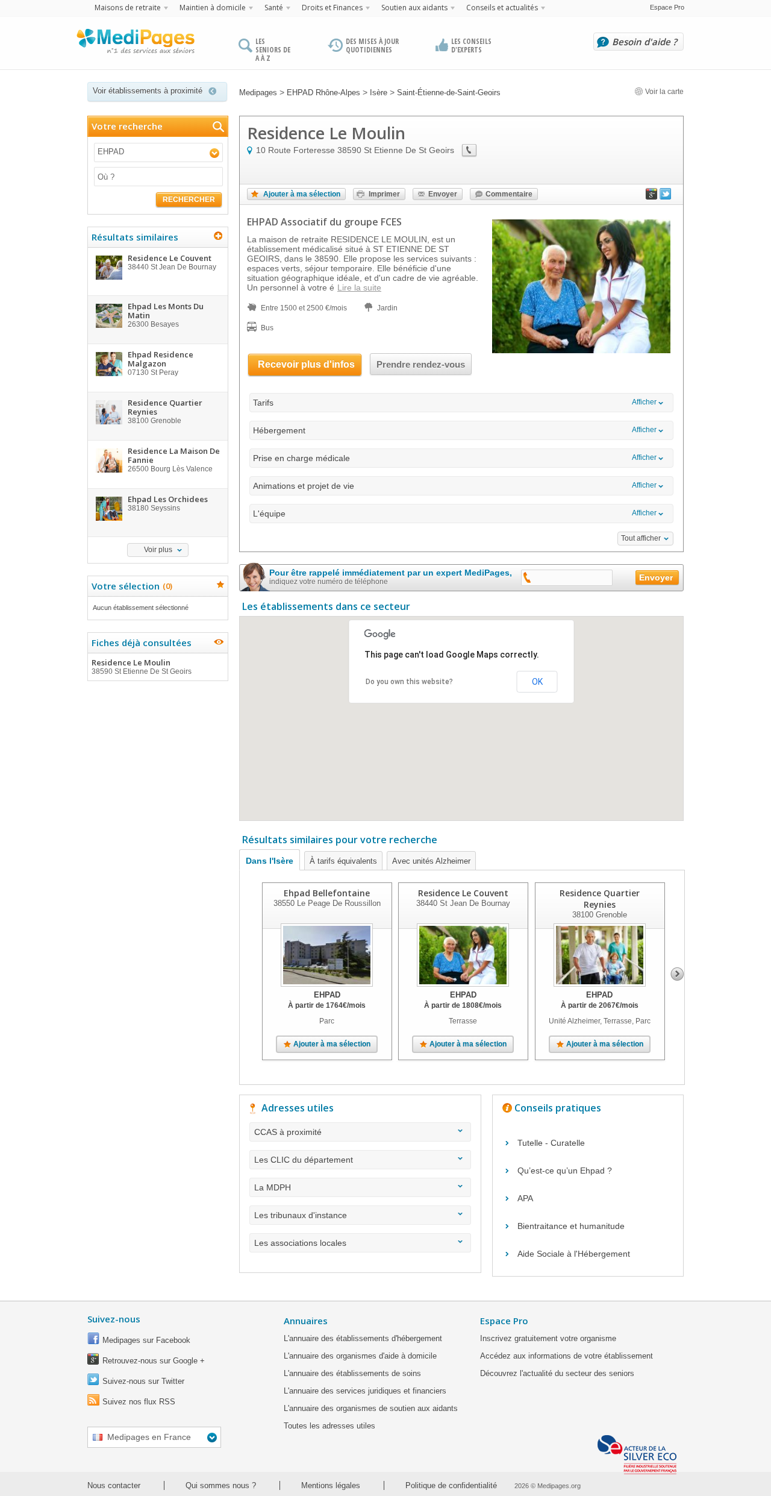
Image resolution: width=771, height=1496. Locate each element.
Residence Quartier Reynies (600, 898)
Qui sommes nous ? (221, 1485)
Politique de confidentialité (451, 1485)
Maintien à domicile (212, 7)
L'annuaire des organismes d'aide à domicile (360, 1355)
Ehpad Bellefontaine (327, 893)
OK (537, 682)
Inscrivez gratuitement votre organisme (548, 1338)
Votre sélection (130, 586)
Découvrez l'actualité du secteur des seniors (557, 1373)
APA (525, 1198)
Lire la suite (359, 287)
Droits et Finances (332, 7)
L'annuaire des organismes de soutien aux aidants (371, 1408)
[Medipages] (134, 44)
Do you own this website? (409, 681)
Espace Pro (667, 7)
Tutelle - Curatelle (551, 1143)
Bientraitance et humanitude (571, 1226)
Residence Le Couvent (463, 893)
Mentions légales (330, 1485)
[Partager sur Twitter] (666, 196)
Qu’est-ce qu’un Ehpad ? (564, 1170)
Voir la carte (663, 91)
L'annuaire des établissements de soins (352, 1373)
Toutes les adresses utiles (329, 1425)
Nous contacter (113, 1485)
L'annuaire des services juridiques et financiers (365, 1390)
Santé (273, 7)
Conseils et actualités (502, 7)
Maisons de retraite (128, 7)
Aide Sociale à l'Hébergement (573, 1254)
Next (677, 974)
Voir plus (158, 549)
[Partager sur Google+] (652, 196)
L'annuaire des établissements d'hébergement (363, 1338)
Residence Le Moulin (142, 666)
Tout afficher (641, 538)
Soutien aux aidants (414, 7)
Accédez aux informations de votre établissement (566, 1355)
